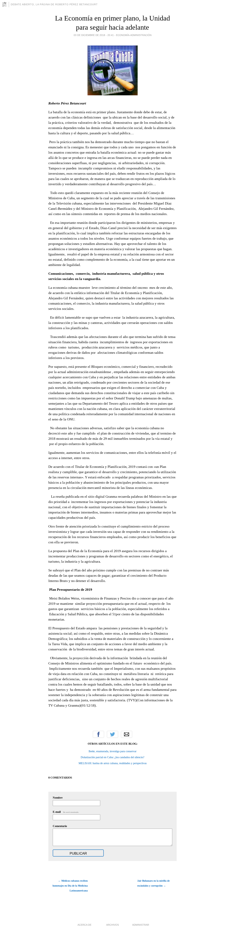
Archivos (112, 924)
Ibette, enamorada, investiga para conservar (112, 751)
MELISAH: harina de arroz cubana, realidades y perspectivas (113, 763)
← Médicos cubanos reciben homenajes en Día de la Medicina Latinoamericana (70, 886)
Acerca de (84, 924)
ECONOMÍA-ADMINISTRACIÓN (134, 35)
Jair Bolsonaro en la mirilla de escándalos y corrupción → (153, 883)
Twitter (112, 734)
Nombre (58, 797)
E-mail (66, 811)
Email (126, 734)
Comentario (60, 826)
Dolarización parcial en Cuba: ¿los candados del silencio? (112, 757)
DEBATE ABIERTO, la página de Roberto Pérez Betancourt (54, 4)
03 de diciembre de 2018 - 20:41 (94, 35)
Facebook (98, 734)
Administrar (140, 924)
